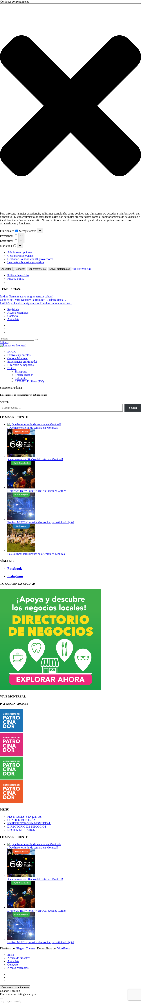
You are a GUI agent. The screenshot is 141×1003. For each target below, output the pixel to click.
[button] (70, 106)
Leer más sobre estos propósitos (25, 262)
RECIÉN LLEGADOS (21, 829)
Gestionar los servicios (20, 255)
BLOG (11, 368)
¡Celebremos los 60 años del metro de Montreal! (35, 459)
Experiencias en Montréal (22, 361)
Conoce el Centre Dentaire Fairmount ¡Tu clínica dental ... (33, 299)
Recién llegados (24, 374)
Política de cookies (18, 275)
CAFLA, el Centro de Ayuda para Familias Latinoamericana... (36, 303)
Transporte (21, 371)
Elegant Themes (25, 948)
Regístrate (13, 309)
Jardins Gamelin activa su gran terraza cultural (26, 296)
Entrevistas (21, 378)
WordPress (63, 948)
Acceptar (6, 269)
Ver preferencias (37, 269)
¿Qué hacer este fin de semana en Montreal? (32, 427)
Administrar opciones (19, 252)
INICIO (12, 351)
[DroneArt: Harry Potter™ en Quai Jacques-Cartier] (21, 487)
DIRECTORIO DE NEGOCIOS (26, 826)
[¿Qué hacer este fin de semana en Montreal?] (34, 424)
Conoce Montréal (17, 358)
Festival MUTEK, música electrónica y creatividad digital (40, 522)
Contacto (12, 315)
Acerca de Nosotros (18, 958)
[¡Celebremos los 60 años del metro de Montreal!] (21, 455)
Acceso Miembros (17, 312)
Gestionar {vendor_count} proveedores (30, 259)
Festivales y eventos (19, 355)
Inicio (10, 954)
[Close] (1, 998)
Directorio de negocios (20, 364)
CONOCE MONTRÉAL (22, 820)
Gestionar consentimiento (15, 987)
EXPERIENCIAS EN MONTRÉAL (29, 823)
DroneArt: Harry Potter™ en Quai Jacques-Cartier (36, 490)
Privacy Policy (15, 278)
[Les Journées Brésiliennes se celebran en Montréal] (21, 550)
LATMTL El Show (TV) (29, 381)
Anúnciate (13, 319)
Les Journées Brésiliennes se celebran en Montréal (36, 553)
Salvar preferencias (59, 269)
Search (4, 402)
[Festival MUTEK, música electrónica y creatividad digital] (21, 519)
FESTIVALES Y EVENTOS (24, 816)
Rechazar (20, 269)
